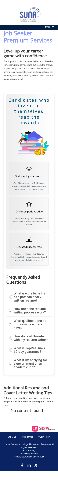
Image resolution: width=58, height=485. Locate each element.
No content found (27, 410)
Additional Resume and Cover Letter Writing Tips (28, 390)
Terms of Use (26, 436)
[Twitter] (35, 465)
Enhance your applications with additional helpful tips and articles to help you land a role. (28, 402)
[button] (29, 27)
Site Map (12, 436)
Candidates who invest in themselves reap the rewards (29, 111)
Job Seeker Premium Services (28, 37)
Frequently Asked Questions (23, 279)
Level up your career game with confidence (25, 53)
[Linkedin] (29, 465)
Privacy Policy (43, 436)
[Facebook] (22, 465)
